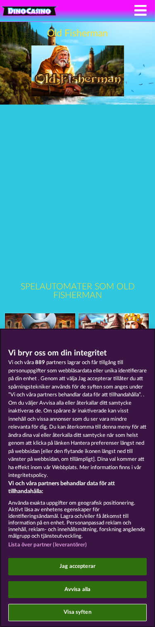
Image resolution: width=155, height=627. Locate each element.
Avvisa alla (77, 589)
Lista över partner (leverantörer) (47, 545)
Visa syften (77, 612)
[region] (77, 478)
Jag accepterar (77, 566)
